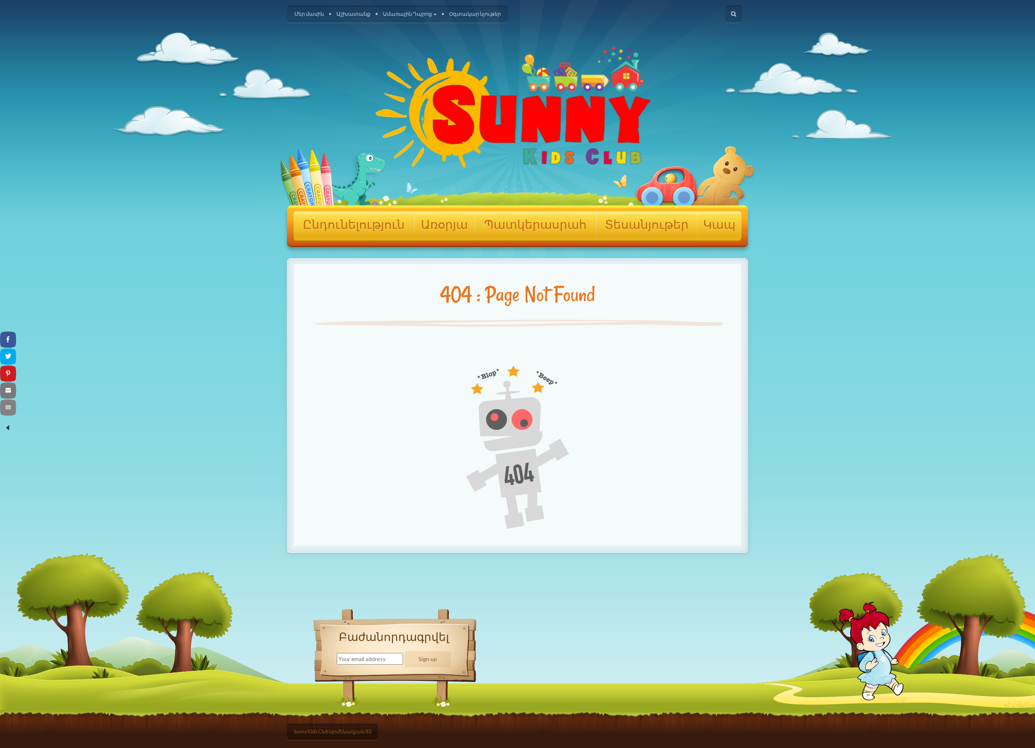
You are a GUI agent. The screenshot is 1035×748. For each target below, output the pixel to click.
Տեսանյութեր (647, 225)
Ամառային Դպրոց (408, 14)
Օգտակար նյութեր (475, 14)
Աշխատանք (353, 14)
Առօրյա (444, 225)
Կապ (719, 225)
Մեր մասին (309, 14)
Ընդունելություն (354, 225)
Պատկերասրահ (535, 225)
